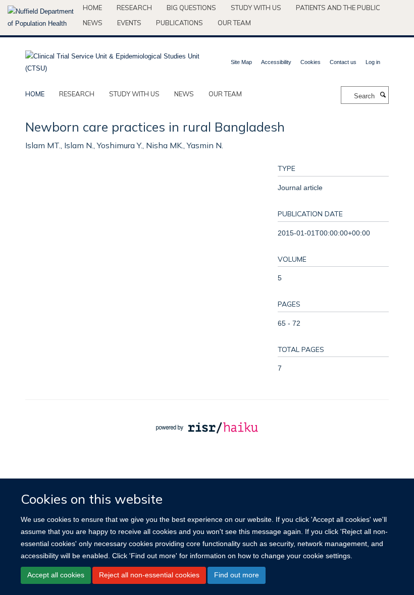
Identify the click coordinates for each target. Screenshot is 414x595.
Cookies (310, 62)
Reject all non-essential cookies (149, 575)
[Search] (382, 95)
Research (134, 8)
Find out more (236, 575)
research (76, 94)
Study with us (256, 8)
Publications (179, 23)
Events (129, 23)
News (92, 23)
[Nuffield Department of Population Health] (41, 18)
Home (92, 8)
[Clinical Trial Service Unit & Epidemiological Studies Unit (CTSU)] (112, 59)
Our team (234, 23)
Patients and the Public (338, 8)
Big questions (191, 8)
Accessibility (276, 62)
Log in (373, 62)
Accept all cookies (55, 575)
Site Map (241, 62)
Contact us (343, 62)
